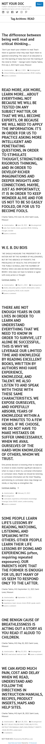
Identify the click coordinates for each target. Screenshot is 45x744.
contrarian (7, 499)
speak (33, 603)
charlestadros (9, 70)
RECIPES (10, 730)
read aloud (12, 654)
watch (38, 603)
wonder (10, 231)
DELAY (11, 724)
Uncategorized (35, 70)
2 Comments (8, 733)
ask (5, 228)
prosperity (11, 291)
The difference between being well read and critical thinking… (21, 39)
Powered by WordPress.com (23, 739)
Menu (40, 4)
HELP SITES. (33, 724)
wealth (26, 291)
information (24, 499)
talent (20, 501)
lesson (19, 603)
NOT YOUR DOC (13, 3)
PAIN (26, 727)
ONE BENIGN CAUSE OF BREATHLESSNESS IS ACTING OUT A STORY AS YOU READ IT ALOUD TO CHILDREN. (22, 628)
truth (22, 291)
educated (12, 288)
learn (14, 603)
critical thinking (9, 73)
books (6, 288)
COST (6, 724)
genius (18, 288)
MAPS (22, 727)
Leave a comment (10, 76)
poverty (4, 291)
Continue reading (11, 279)
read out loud (21, 654)
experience (16, 499)
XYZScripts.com (33, 743)
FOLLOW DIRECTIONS (21, 724)
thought (4, 231)
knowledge (33, 499)
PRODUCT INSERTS (34, 727)
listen (18, 228)
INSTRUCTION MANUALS (10, 727)
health (23, 288)
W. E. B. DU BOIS (14, 247)
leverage (5, 501)
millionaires (31, 288)
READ (33, 73)
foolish (13, 228)
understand (17, 730)
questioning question (22, 73)
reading (38, 73)
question (24, 228)
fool (8, 228)
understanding (28, 501)
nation (37, 288)
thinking (35, 228)
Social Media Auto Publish (14, 743)
